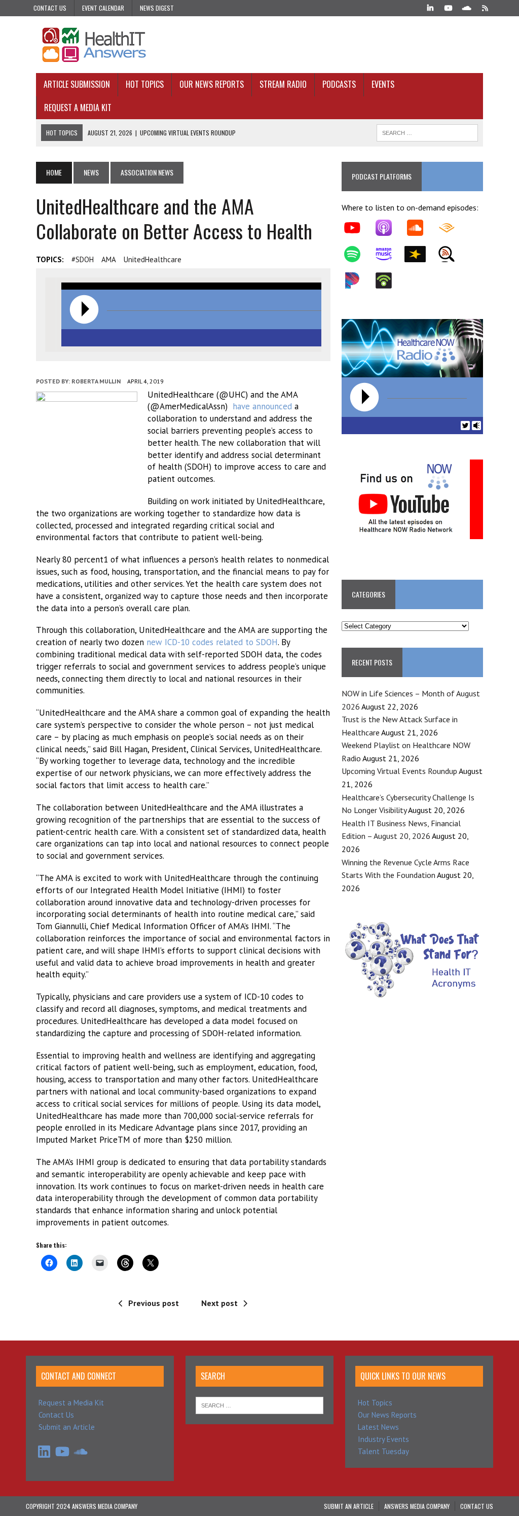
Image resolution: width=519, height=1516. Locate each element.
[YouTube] (448, 7)
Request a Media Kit (78, 107)
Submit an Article (67, 1427)
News (91, 172)
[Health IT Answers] (259, 44)
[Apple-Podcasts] (388, 228)
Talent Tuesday (383, 1451)
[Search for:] (259, 1404)
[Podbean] (388, 280)
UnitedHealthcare (152, 259)
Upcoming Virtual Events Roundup (399, 771)
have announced (262, 406)
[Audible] (451, 228)
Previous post (153, 1303)
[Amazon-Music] (388, 254)
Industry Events (383, 1439)
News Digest (157, 8)
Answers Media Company (417, 1506)
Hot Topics (145, 84)
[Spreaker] (420, 254)
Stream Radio (283, 84)
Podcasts (339, 84)
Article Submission (77, 84)
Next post (219, 1303)
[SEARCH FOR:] (427, 131)
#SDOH (82, 259)
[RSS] (485, 7)
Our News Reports (211, 84)
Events (383, 84)
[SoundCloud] (467, 7)
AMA (108, 259)
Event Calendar (103, 8)
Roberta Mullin (96, 381)
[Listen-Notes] (451, 254)
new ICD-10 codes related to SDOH (212, 642)
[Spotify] (357, 254)
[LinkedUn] (430, 7)
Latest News (378, 1427)
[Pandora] (357, 280)
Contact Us (49, 8)
